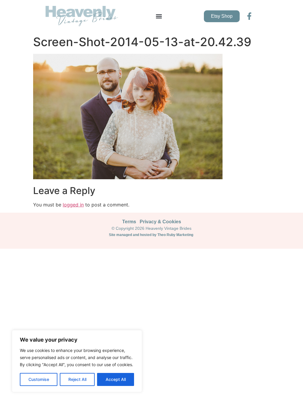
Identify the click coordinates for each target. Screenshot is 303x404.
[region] (77, 361)
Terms (129, 221)
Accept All (116, 379)
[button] (159, 16)
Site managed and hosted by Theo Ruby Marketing (151, 235)
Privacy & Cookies (160, 221)
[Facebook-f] (249, 16)
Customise (38, 379)
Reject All (77, 379)
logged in (73, 205)
